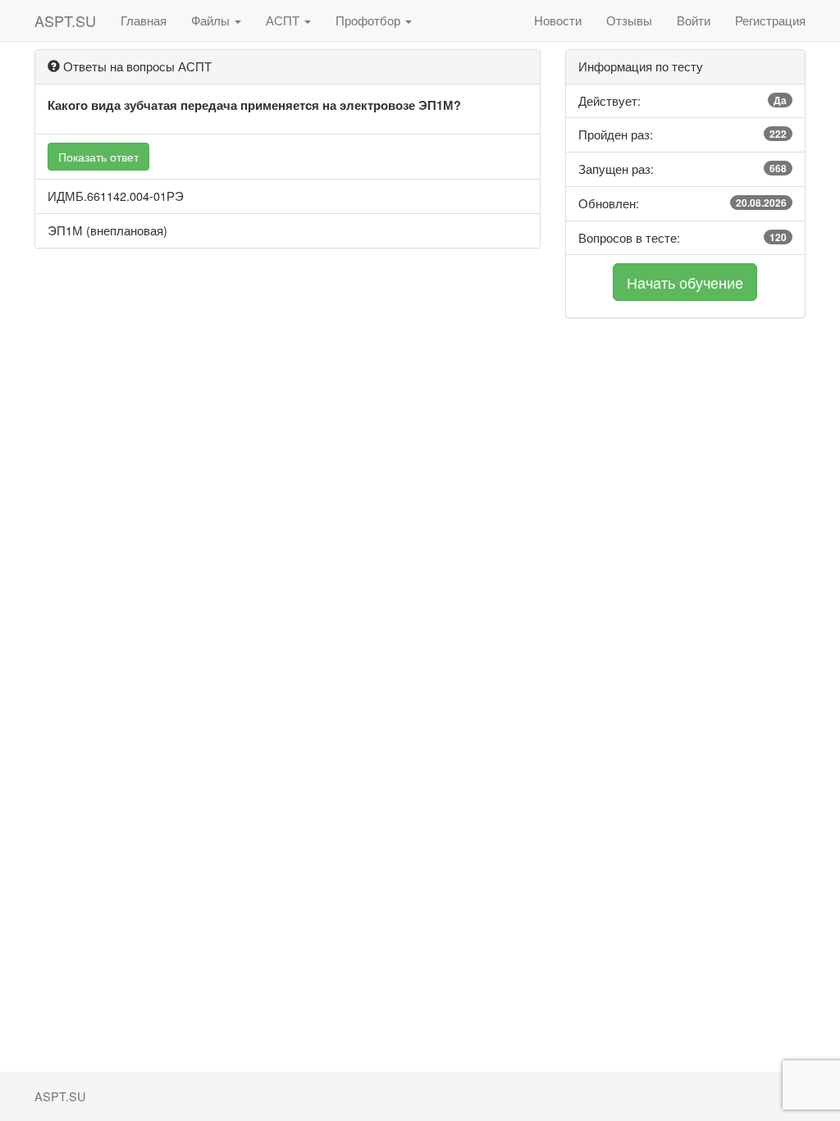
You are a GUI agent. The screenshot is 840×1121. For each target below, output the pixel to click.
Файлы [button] (212, 20)
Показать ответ (98, 156)
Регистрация (770, 20)
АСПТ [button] (284, 20)
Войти (693, 20)
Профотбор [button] (370, 20)
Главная (144, 20)
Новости (558, 20)
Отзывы (629, 20)
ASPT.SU (65, 20)
